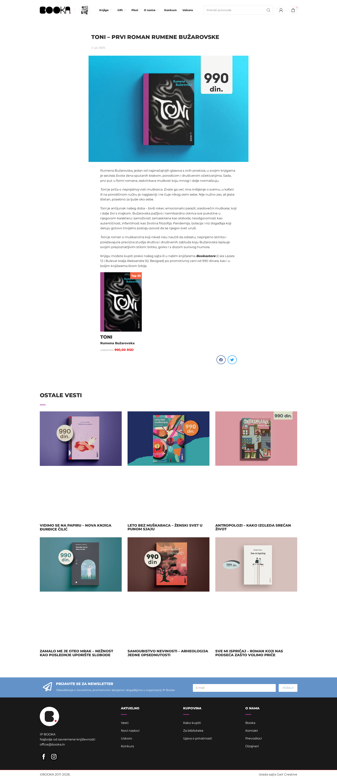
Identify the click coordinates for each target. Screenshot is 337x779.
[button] (221, 359)
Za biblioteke (193, 730)
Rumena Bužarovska (117, 343)
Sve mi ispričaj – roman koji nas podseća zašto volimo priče (249, 653)
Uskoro (126, 738)
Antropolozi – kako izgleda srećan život (253, 527)
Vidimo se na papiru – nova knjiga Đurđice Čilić (75, 527)
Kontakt (251, 730)
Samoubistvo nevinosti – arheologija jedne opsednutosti (168, 653)
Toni (106, 337)
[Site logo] (55, 10)
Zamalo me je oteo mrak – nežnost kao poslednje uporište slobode (76, 653)
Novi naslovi (130, 730)
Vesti (125, 723)
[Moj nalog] (281, 10)
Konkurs (127, 746)
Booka (250, 723)
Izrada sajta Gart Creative (278, 774)
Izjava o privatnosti (197, 738)
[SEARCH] (268, 10)
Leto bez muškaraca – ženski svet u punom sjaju (165, 527)
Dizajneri (252, 746)
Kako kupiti (192, 723)
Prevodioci (253, 738)
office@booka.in (52, 744)
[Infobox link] (84, 10)
